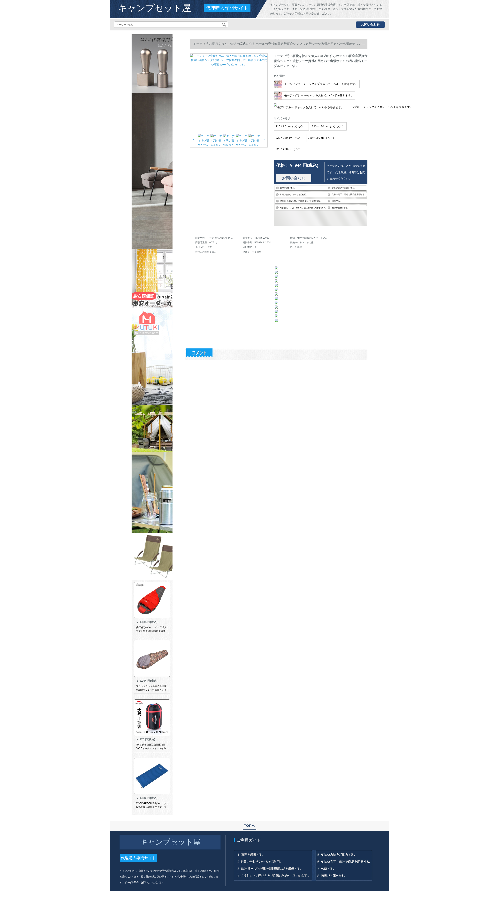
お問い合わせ (370, 24)
